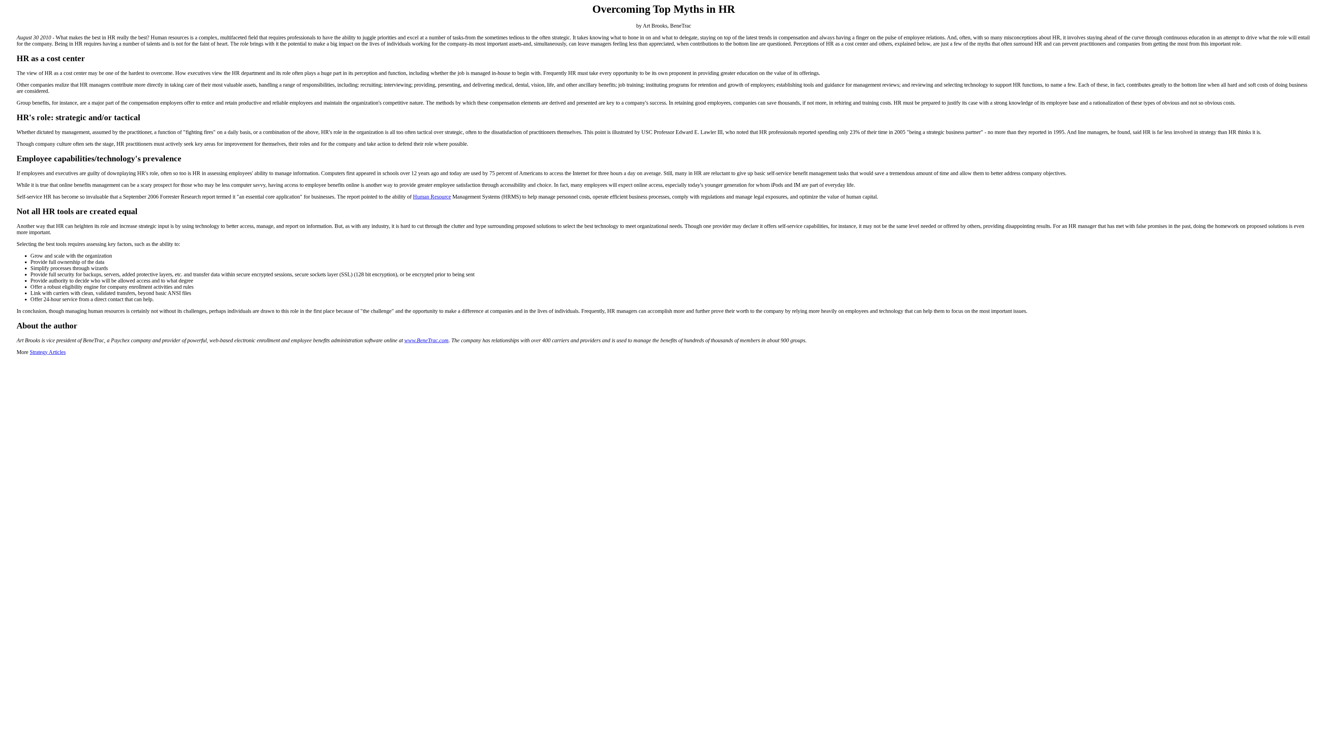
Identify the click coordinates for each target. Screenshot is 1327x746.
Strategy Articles (48, 352)
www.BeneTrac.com (426, 340)
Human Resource (432, 197)
